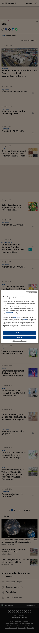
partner (25, 319)
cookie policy (9, 311)
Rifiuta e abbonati (31, 292)
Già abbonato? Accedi (19, 341)
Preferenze (19, 332)
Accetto (19, 337)
